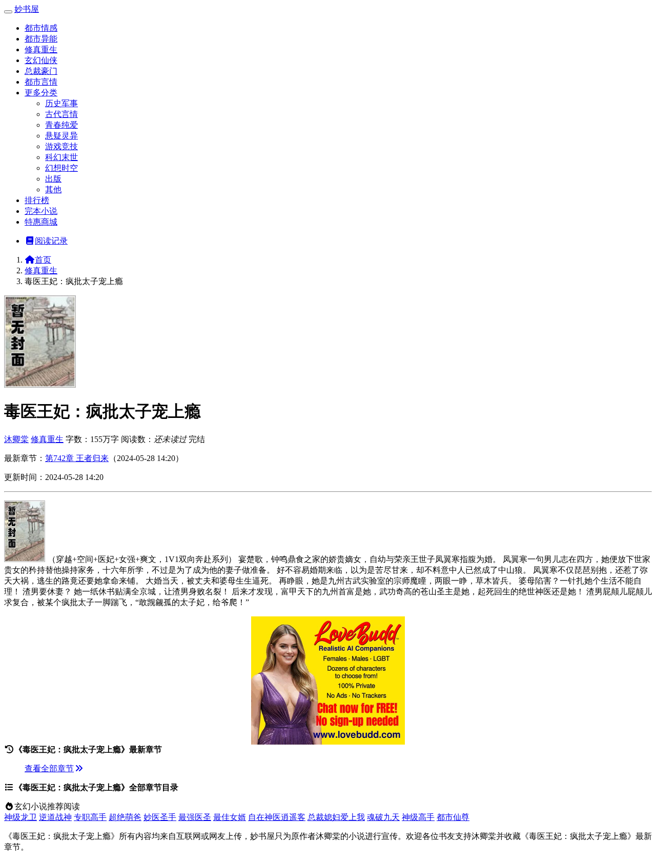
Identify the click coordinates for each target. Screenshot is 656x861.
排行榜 (37, 200)
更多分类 (41, 92)
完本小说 (41, 211)
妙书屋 (26, 9)
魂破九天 (383, 817)
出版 (53, 178)
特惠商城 (41, 221)
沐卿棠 (16, 439)
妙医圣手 (160, 817)
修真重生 (41, 49)
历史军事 (61, 103)
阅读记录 (51, 240)
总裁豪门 (41, 71)
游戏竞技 (61, 146)
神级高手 (418, 817)
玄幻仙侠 (41, 60)
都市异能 (41, 38)
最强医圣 (194, 817)
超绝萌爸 (125, 817)
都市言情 (41, 81)
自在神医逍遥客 (276, 817)
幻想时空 (61, 168)
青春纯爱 (61, 125)
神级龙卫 (20, 817)
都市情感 (41, 28)
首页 (43, 259)
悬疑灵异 (61, 135)
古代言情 (61, 114)
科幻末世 (61, 157)
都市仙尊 (453, 817)
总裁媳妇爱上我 (336, 817)
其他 (53, 189)
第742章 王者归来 (77, 458)
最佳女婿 (229, 817)
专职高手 (90, 817)
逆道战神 (55, 817)
